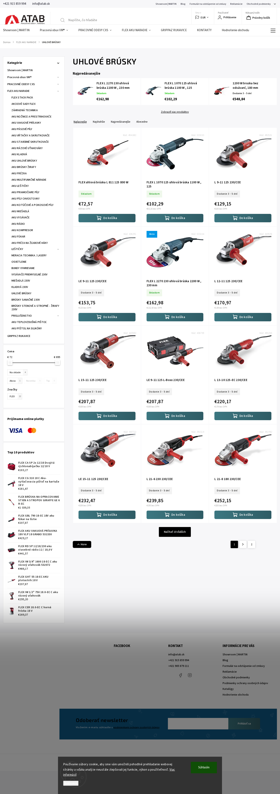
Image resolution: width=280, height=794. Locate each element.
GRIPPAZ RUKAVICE (19, 336)
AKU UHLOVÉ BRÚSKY (24, 161)
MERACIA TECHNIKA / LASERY (29, 255)
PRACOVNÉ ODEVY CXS (21, 84)
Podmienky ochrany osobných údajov (245, 683)
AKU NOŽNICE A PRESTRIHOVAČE (31, 117)
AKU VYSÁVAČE (20, 218)
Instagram (190, 675)
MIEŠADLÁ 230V (20, 281)
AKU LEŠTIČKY (20, 186)
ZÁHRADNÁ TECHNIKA (24, 110)
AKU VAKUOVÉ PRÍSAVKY (26, 123)
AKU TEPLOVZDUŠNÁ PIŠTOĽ (29, 322)
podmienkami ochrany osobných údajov (136, 727)
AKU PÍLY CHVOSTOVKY (25, 199)
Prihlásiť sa (244, 724)
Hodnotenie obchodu (236, 695)
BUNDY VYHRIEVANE (23, 268)
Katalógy (228, 689)
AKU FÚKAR (18, 237)
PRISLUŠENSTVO (21, 316)
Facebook (181, 675)
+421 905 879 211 (178, 666)
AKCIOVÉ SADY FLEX (23, 104)
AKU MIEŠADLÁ (20, 211)
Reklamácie (236, 4)
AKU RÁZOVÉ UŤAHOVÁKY (27, 148)
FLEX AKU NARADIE (18, 91)
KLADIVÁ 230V (19, 287)
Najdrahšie (99, 122)
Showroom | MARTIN (166, 4)
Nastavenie (71, 783)
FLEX (15, 396)
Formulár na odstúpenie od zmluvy (208, 4)
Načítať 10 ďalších (175, 532)
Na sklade (18, 372)
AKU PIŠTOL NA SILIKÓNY (26, 328)
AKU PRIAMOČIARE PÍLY (25, 192)
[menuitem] (19, 30)
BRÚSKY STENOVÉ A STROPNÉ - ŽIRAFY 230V (35, 307)
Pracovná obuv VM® (19, 77)
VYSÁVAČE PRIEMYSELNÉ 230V (29, 275)
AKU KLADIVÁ (19, 154)
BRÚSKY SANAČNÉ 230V (25, 300)
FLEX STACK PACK (22, 98)
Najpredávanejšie (120, 122)
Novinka (33, 381)
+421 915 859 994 (178, 660)
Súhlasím (203, 767)
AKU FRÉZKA (19, 173)
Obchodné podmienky (259, 4)
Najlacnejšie (80, 122)
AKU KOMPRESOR (22, 230)
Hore (84, 544)
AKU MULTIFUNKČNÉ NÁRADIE (28, 180)
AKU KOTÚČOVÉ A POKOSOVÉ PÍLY (32, 205)
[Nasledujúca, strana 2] (243, 544)
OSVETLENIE (18, 262)
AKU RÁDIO (18, 224)
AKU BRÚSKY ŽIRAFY (23, 167)
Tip (50, 381)
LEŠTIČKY (17, 249)
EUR (203, 17)
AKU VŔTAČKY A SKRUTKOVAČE (30, 135)
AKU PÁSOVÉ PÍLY (21, 129)
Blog (183, 4)
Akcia (15, 381)
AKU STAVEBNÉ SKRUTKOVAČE (30, 142)
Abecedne (141, 122)
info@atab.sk (176, 655)
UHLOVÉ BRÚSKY (21, 293)
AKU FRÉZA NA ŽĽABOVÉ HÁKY (29, 243)
